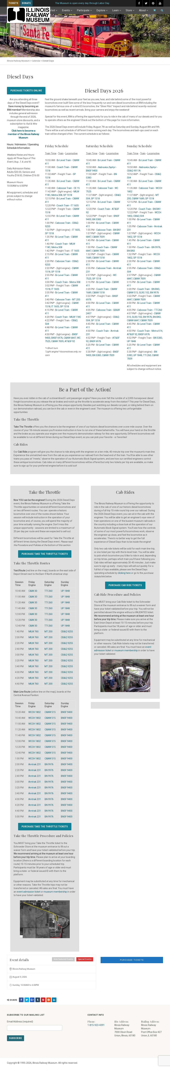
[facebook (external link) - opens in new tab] (139, 3)
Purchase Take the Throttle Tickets (45, 554)
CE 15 (77, 188)
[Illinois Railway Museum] (28, 15)
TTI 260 (158, 310)
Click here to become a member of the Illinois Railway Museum (23, 134)
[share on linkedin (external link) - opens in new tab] (54, 1000)
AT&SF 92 (70, 341)
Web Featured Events (63, 959)
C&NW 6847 (70, 337)
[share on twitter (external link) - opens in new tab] (26, 1000)
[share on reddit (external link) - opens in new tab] (48, 1000)
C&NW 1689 (138, 198)
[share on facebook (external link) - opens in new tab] (21, 1000)
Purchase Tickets (132, 960)
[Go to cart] (153, 10)
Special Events (84, 959)
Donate (26, 3)
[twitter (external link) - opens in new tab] (146, 3)
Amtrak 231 (34, 764)
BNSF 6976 (57, 337)
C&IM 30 (33, 591)
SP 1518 (67, 195)
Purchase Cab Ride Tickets (125, 585)
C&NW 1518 (98, 257)
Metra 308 (56, 195)
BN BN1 (117, 230)
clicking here (124, 573)
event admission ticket (28, 891)
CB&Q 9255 (67, 631)
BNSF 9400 (91, 170)
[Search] (160, 10)
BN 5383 (96, 219)
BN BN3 (131, 250)
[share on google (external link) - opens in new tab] (32, 1000)
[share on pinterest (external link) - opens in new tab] (43, 1000)
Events (66, 10)
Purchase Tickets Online (26, 90)
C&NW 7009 (57, 341)
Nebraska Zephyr (147, 167)
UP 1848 (131, 341)
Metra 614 (157, 331)
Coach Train (63, 167)
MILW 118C (75, 317)
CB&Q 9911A (134, 170)
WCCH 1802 (34, 712)
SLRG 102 (144, 292)
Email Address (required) (20, 1021)
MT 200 (76, 299)
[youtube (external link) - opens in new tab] (160, 3)
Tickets (13, 3)
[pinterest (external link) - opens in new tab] (153, 3)
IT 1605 (75, 205)
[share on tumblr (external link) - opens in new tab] (37, 1000)
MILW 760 (34, 631)
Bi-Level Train (64, 160)
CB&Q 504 (138, 216)
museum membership (55, 891)
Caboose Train (64, 188)
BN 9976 (156, 247)
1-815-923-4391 (96, 1025)
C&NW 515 (132, 292)
